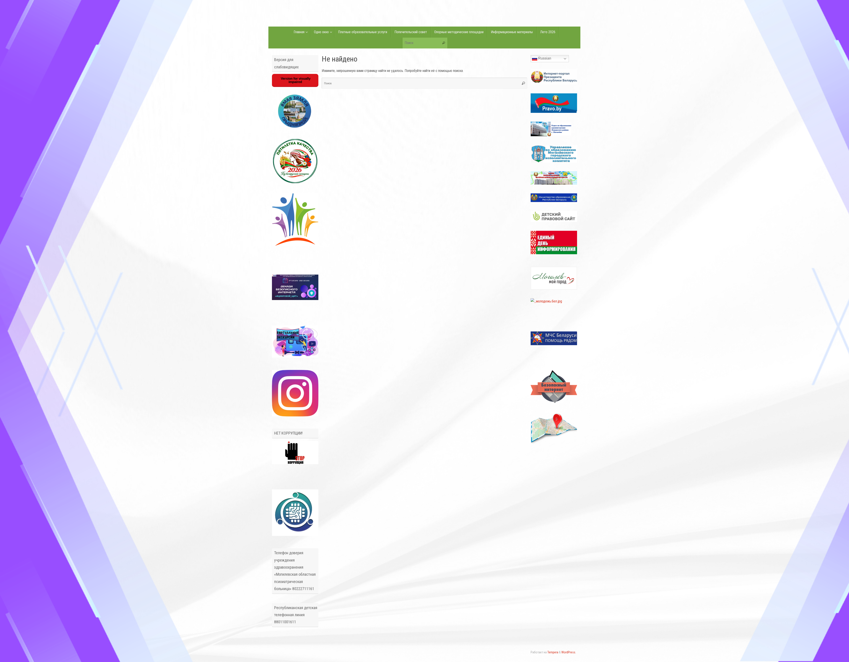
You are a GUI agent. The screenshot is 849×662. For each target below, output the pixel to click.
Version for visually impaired (295, 80)
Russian (544, 58)
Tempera (552, 652)
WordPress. (568, 652)
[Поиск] (443, 43)
